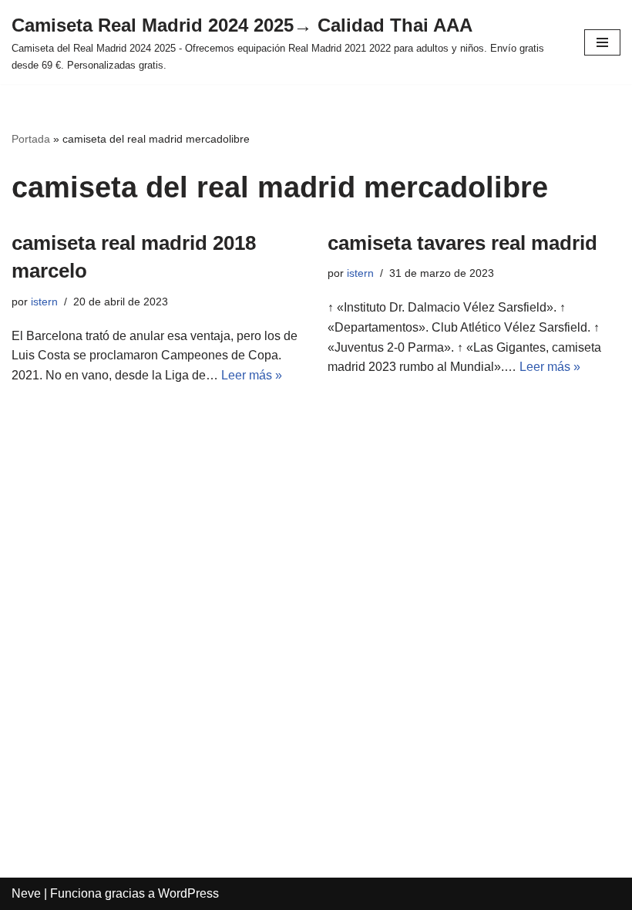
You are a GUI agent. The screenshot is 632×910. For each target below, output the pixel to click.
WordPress (188, 893)
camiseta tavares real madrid (462, 242)
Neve (26, 893)
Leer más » (251, 375)
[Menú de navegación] (602, 42)
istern (44, 301)
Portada (31, 139)
